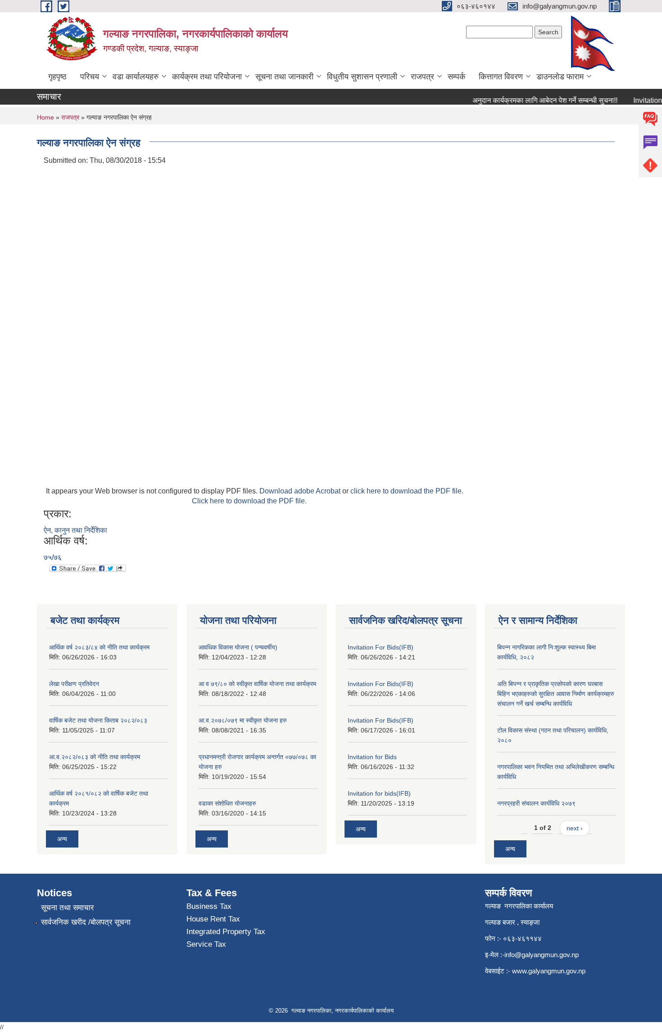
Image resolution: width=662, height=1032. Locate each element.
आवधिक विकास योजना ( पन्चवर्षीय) (238, 647)
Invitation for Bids (372, 756)
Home (45, 117)
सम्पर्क (456, 76)
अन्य (62, 839)
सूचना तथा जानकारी (284, 76)
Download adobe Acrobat (300, 491)
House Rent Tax (213, 919)
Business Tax (208, 906)
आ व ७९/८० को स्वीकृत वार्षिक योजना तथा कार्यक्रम (257, 683)
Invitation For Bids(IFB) (380, 647)
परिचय (89, 76)
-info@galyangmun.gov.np (540, 954)
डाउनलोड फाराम (560, 76)
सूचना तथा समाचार (67, 907)
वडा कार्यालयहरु (136, 76)
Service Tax (206, 944)
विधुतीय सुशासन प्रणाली (362, 76)
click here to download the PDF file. (406, 491)
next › (575, 828)
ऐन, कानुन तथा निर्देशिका (75, 530)
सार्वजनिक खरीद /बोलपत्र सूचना (86, 922)
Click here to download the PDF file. (249, 501)
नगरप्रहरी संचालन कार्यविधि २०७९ (536, 803)
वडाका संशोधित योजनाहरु (227, 803)
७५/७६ (53, 557)
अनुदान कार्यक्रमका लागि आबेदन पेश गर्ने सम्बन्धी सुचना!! (536, 100)
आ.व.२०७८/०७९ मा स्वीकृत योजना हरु (243, 720)
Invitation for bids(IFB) (379, 793)
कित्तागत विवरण (501, 76)
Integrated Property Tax (225, 931)
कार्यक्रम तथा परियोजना (207, 76)
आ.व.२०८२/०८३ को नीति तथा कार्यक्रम (94, 756)
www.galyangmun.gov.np (549, 971)
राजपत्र (422, 76)
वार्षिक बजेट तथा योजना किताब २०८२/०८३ (98, 720)
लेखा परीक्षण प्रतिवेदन (74, 683)
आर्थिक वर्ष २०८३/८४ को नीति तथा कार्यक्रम (99, 647)
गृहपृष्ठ (57, 76)
